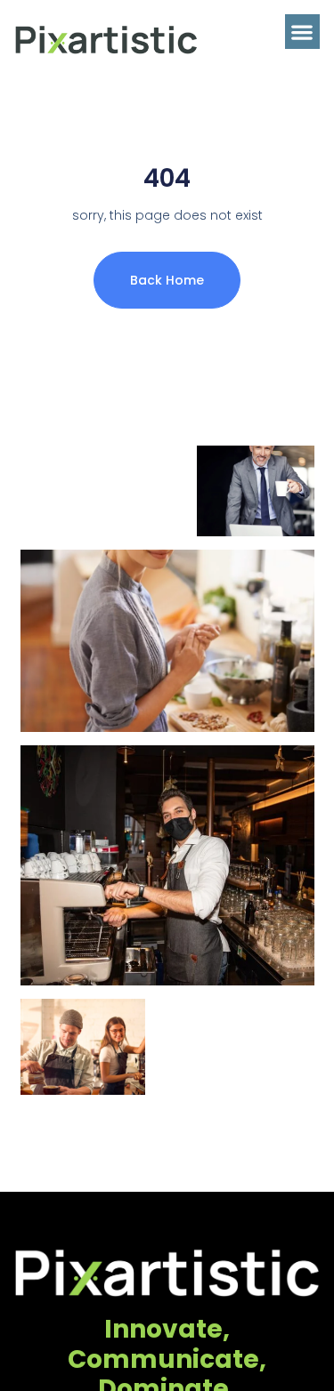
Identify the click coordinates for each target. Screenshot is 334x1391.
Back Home (167, 280)
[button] (302, 31)
